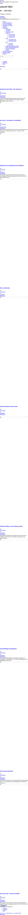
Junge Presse (2, 913)
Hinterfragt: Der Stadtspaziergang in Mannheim (12, 165)
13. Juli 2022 (3, 124)
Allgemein (2, 172)
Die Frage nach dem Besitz (6, 771)
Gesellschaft (3, 95)
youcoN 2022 (3, 127)
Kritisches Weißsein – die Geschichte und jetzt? (11, 526)
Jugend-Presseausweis (9, 913)
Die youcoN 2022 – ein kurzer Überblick (10, 893)
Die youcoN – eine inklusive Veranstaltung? (10, 120)
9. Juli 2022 (2, 169)
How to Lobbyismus (5, 287)
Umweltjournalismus (17, 913)
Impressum (2, 66)
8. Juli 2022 (2, 652)
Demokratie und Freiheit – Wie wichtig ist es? (11, 89)
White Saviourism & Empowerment (8, 406)
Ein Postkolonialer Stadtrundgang (8, 648)
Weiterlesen (2, 97)
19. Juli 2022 (3, 93)
